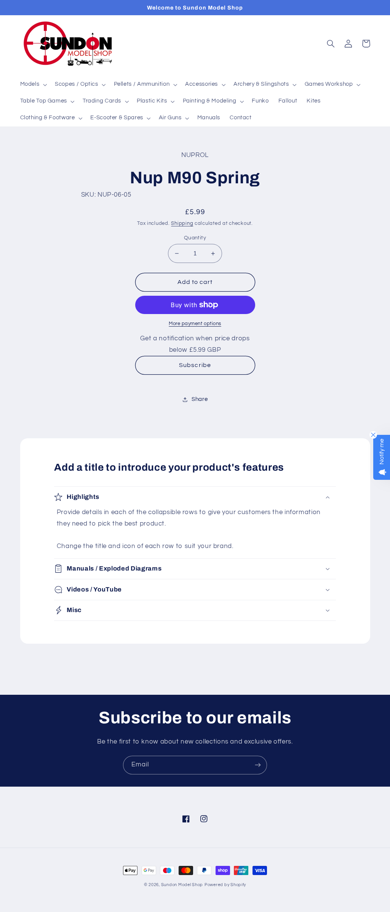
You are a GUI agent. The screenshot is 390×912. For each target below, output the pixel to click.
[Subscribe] (258, 765)
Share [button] (200, 399)
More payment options (195, 323)
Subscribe (195, 365)
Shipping (182, 223)
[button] (32, 84)
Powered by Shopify (225, 885)
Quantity (195, 237)
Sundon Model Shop (182, 885)
